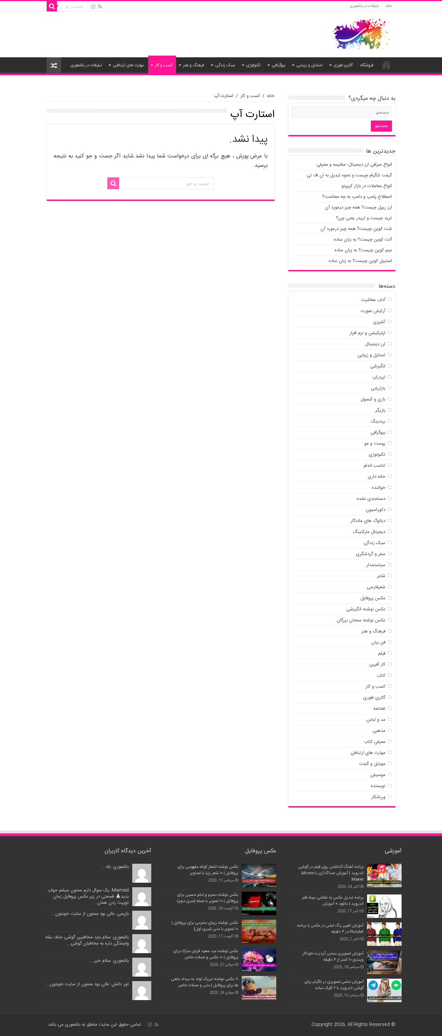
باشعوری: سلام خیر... (109, 961)
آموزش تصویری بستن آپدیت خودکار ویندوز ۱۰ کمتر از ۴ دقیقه (333, 956)
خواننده (378, 488)
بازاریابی (378, 388)
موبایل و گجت (372, 764)
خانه (389, 6)
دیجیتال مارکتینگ (369, 532)
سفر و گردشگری (370, 554)
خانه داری (376, 477)
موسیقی (377, 775)
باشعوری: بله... (115, 867)
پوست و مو (374, 443)
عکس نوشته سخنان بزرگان (361, 620)
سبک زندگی (225, 65)
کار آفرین (377, 664)
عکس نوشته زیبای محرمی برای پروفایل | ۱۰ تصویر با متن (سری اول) (205, 925)
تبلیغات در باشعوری (364, 6)
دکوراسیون (375, 510)
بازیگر (380, 410)
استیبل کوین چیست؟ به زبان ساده (360, 261)
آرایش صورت (373, 311)
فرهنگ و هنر (193, 65)
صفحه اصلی (386, 64)
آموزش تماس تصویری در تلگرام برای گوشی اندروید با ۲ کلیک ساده (334, 984)
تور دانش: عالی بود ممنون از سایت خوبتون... (87, 984)
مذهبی (379, 731)
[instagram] (93, 6)
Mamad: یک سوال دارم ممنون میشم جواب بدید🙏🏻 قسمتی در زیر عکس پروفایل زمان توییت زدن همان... (88, 897)
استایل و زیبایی (309, 65)
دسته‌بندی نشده (371, 499)
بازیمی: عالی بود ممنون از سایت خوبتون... (90, 914)
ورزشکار (378, 797)
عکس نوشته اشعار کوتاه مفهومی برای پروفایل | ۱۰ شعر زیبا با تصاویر (207, 870)
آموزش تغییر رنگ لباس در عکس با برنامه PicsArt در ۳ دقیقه (330, 928)
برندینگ (378, 421)
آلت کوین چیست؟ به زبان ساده (363, 239)
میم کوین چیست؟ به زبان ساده (363, 250)
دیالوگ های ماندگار (367, 521)
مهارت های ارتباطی (128, 65)
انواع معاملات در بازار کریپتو (367, 186)
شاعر (381, 576)
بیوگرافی (278, 65)
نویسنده (378, 786)
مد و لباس (375, 720)
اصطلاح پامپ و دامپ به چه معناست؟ (357, 197)
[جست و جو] (52, 6)
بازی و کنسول (373, 399)
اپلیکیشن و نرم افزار (367, 333)
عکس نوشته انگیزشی (365, 609)
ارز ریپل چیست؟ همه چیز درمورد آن (358, 207)
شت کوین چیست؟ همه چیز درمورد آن (356, 229)
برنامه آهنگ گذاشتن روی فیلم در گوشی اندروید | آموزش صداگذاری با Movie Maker (331, 873)
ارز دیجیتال (375, 344)
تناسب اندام (374, 465)
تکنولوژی (253, 65)
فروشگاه (366, 65)
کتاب (381, 675)
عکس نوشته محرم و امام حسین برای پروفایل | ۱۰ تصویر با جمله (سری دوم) (207, 897)
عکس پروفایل (373, 598)
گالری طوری (343, 65)
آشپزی (379, 322)
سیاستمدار (375, 565)
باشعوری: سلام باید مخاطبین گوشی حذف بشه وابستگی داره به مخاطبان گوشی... (87, 940)
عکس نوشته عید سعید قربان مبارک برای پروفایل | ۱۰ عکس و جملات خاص (205, 954)
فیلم (381, 653)
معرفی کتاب (374, 742)
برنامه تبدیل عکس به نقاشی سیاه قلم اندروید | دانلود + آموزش (333, 900)
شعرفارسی (376, 587)
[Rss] (100, 6)
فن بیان (378, 642)
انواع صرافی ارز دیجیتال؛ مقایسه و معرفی (354, 164)
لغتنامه (379, 709)
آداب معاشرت (373, 300)
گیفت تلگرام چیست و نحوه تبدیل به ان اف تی (349, 175)
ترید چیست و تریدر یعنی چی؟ (364, 218)
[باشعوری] (357, 33)
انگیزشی (377, 366)
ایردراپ (378, 377)
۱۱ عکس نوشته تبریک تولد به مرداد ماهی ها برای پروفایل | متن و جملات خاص (204, 982)
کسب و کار (164, 65)
